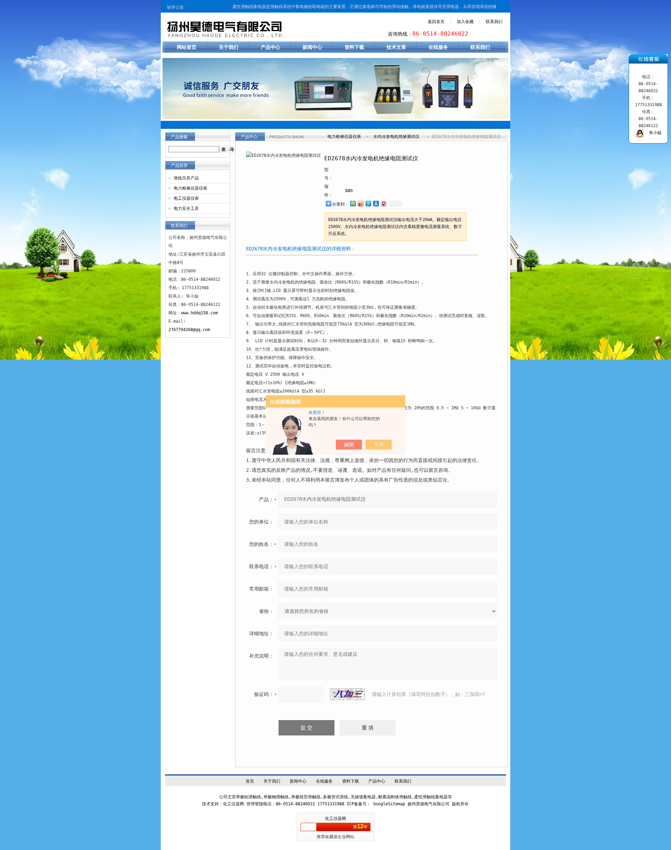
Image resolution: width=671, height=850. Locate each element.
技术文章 (396, 47)
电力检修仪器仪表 (190, 188)
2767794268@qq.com (189, 329)
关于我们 (228, 47)
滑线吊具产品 (186, 178)
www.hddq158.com (199, 312)
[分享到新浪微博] (360, 203)
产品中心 (270, 47)
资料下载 (354, 47)
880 (349, 190)
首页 (250, 781)
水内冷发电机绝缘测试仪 (396, 136)
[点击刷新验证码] (347, 694)
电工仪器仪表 (186, 198)
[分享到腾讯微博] (368, 203)
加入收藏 (465, 21)
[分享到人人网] (376, 203)
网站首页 (186, 47)
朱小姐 (653, 132)
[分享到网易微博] (383, 203)
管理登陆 (254, 803)
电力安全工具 (186, 208)
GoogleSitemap (389, 803)
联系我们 (494, 21)
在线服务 (438, 47)
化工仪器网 (335, 818)
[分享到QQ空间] (352, 203)
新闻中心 (312, 47)
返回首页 (436, 21)
